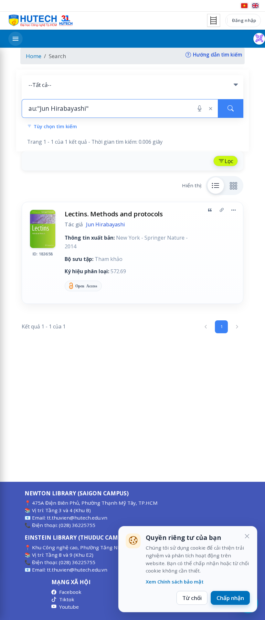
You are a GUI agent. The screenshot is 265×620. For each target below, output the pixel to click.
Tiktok (66, 599)
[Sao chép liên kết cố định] (221, 210)
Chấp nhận (230, 598)
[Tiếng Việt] (244, 5)
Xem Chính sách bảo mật (175, 581)
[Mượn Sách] (259, 39)
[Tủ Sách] (213, 20)
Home (33, 56)
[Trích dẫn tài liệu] (209, 210)
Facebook (70, 592)
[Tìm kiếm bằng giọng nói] (199, 108)
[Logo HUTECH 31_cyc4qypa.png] (40, 20)
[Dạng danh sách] (215, 185)
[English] (255, 5)
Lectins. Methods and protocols (114, 213)
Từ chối (192, 598)
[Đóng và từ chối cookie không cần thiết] (246, 536)
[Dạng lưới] (233, 185)
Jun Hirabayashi (105, 224)
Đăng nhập (244, 20)
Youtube (69, 607)
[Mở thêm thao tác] (233, 210)
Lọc (229, 161)
